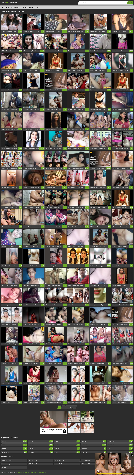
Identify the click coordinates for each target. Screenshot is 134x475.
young (14, 441)
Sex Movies (9, 2)
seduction (120, 445)
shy (14, 445)
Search (130, 2)
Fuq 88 (4, 467)
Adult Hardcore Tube (61, 464)
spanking (94, 448)
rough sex (120, 441)
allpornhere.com (7, 460)
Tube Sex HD (33, 464)
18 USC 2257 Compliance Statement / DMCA (34, 472)
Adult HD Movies (113, 460)
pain (67, 441)
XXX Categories (16, 7)
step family (14, 452)
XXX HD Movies (87, 460)
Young (25, 7)
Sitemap (20, 472)
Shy (37, 7)
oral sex (41, 445)
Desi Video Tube (34, 460)
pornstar (94, 445)
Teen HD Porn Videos (114, 464)
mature (41, 448)
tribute (67, 448)
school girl (41, 452)
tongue (120, 452)
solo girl (41, 441)
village (14, 448)
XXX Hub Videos (87, 464)
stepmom (94, 441)
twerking (94, 452)
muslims (67, 445)
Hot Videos (5, 7)
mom (67, 452)
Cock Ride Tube (60, 460)
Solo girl (31, 7)
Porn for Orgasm (7, 464)
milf (120, 448)
